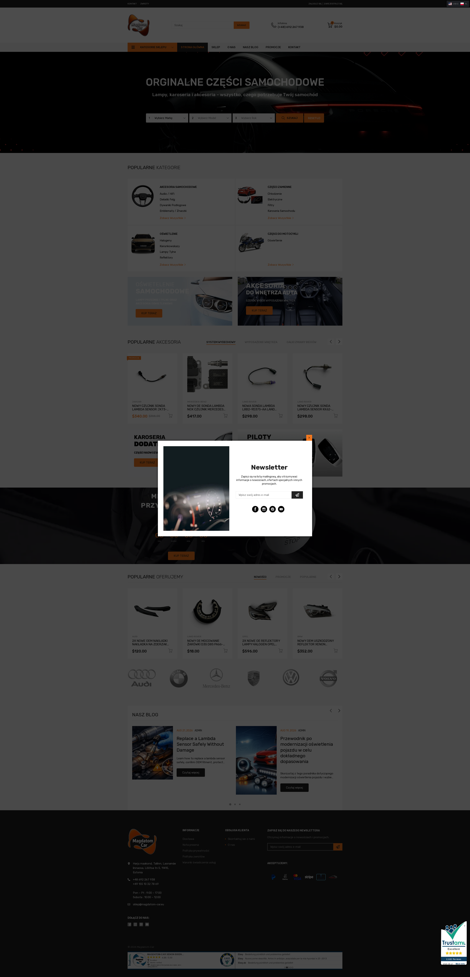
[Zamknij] (309, 438)
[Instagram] (264, 509)
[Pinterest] (272, 509)
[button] (458, 4)
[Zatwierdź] (297, 495)
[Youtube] (281, 509)
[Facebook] (255, 509)
